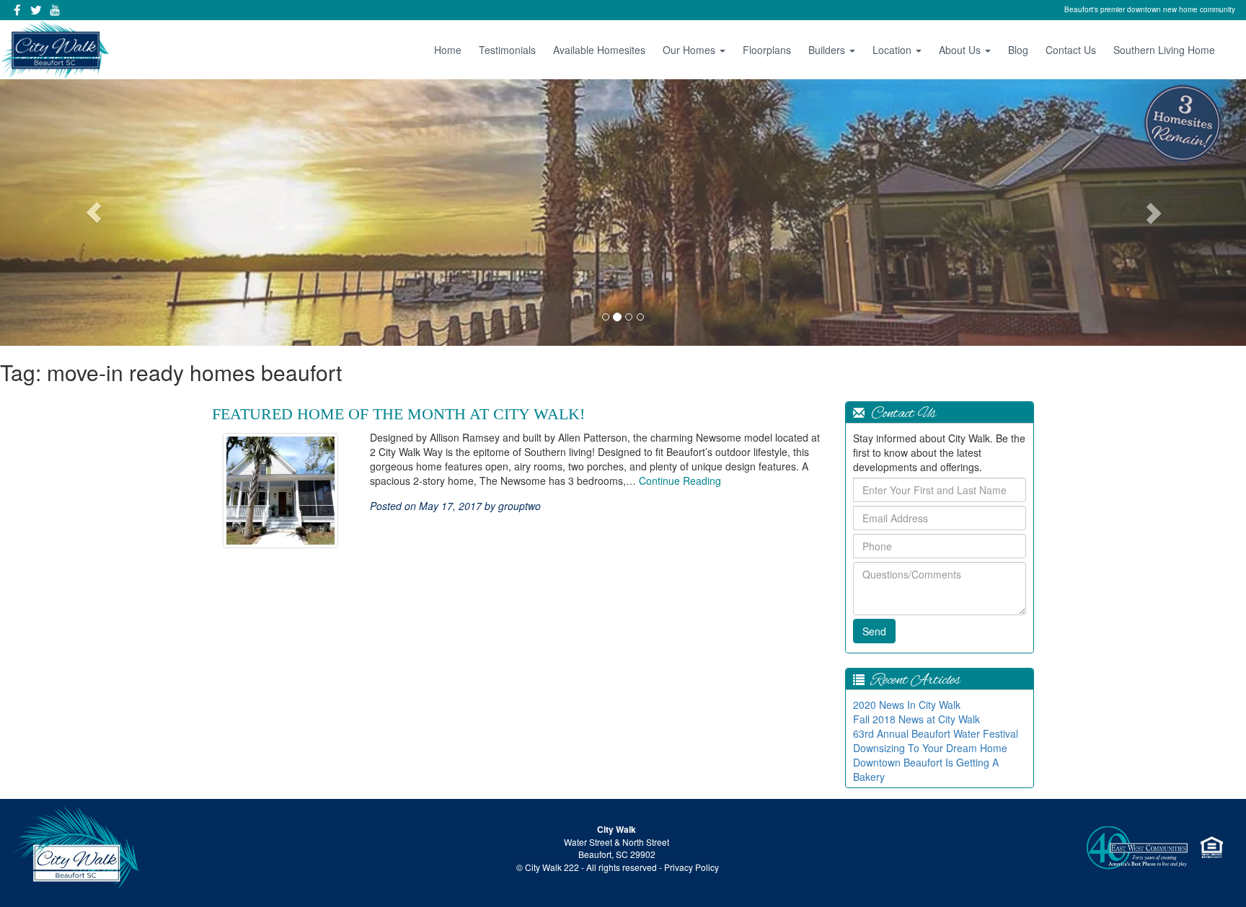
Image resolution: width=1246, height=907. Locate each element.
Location (893, 50)
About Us (961, 50)
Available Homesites (599, 50)
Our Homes (690, 50)
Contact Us (1071, 50)
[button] (93, 212)
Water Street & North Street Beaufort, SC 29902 (616, 848)
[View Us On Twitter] (36, 10)
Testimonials (507, 50)
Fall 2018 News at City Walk (916, 719)
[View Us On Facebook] (17, 10)
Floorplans (767, 50)
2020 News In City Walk (906, 704)
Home (447, 50)
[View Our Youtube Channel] (54, 10)
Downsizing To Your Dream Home (930, 748)
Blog (1018, 50)
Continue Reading (680, 480)
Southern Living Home (1164, 50)
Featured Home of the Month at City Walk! (398, 414)
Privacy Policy (691, 867)
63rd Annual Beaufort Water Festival (935, 733)
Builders (828, 50)
